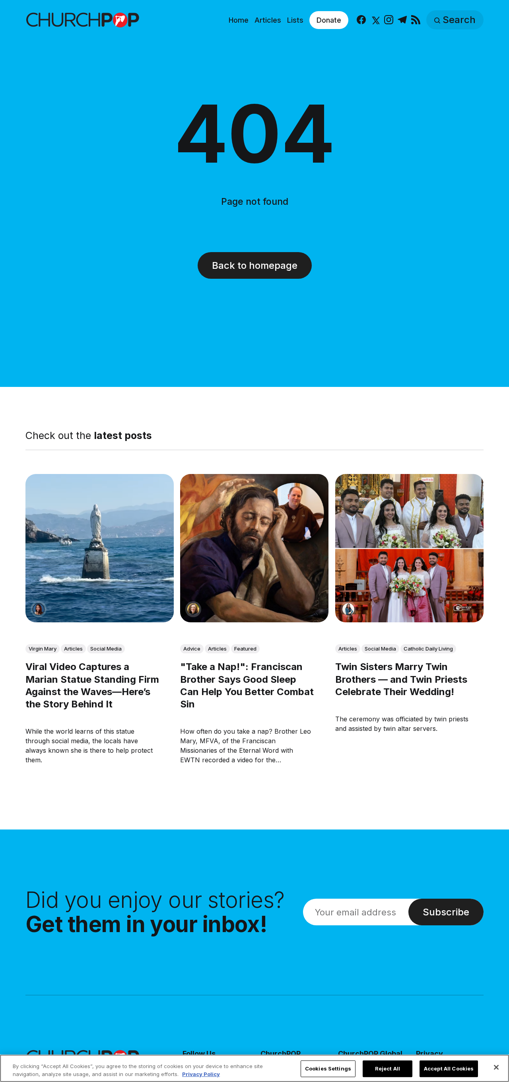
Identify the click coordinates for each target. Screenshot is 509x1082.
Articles (267, 20)
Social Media (106, 648)
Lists (295, 20)
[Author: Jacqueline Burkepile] (193, 609)
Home (239, 20)
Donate (329, 20)
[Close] (496, 1067)
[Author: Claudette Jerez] (39, 609)
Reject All (387, 1068)
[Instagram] (388, 20)
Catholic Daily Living (428, 648)
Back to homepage (254, 265)
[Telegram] (402, 20)
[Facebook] (361, 20)
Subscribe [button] (446, 912)
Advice (191, 648)
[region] (254, 1068)
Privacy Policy (201, 1073)
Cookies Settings (328, 1068)
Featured (245, 648)
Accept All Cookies (449, 1068)
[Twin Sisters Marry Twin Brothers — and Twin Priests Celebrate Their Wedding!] (409, 548)
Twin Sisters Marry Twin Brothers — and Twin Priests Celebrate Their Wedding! (401, 679)
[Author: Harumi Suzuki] (348, 609)
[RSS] (415, 20)
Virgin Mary (42, 648)
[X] (374, 20)
